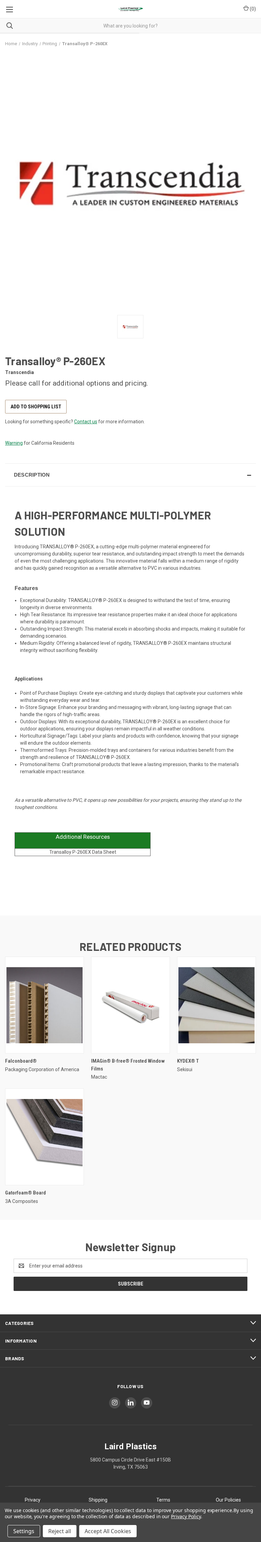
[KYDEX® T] (216, 1005)
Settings (23, 1531)
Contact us (85, 421)
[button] (130, 474)
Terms (163, 1500)
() (252, 9)
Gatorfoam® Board (25, 1193)
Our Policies (228, 1500)
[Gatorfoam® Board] (44, 1137)
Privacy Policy (186, 1516)
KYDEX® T (188, 1061)
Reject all (59, 1531)
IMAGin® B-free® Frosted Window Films (128, 1065)
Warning (14, 443)
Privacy (32, 1500)
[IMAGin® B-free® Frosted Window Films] (130, 1005)
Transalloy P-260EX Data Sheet (82, 852)
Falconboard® (21, 1061)
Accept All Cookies (108, 1531)
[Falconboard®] (44, 1005)
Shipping (98, 1500)
